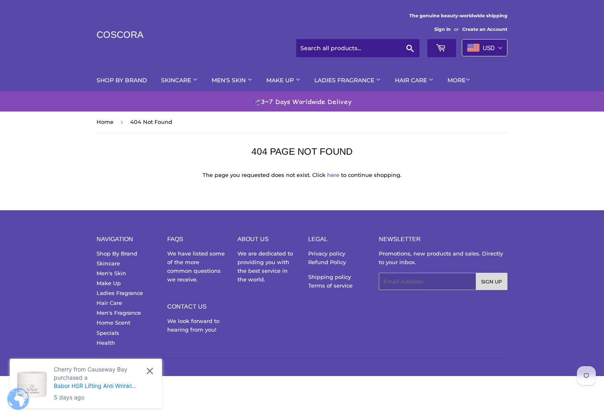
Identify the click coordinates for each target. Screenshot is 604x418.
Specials (108, 333)
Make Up (280, 80)
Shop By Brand (122, 80)
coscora (120, 35)
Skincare (177, 80)
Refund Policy (327, 262)
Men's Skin (229, 80)
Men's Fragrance (119, 312)
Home (105, 121)
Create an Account (484, 29)
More (456, 80)
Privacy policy (326, 253)
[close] (595, 100)
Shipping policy (329, 277)
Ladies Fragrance (345, 80)
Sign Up (491, 282)
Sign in (442, 29)
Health (106, 342)
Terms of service (330, 285)
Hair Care (412, 80)
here (333, 175)
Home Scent (113, 322)
